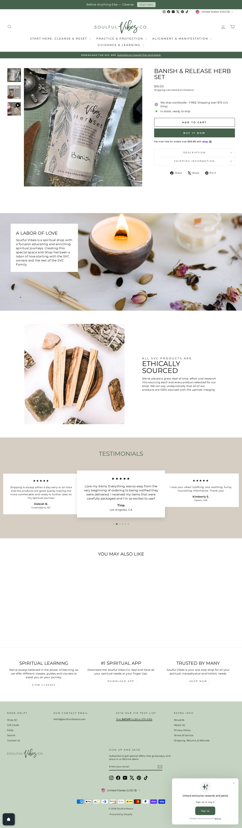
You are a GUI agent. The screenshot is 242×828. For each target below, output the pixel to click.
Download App (121, 681)
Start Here (146, 4)
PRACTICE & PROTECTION (120, 38)
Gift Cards (13, 725)
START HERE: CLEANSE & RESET (59, 38)
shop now (198, 681)
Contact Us (13, 740)
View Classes (43, 685)
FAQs (10, 730)
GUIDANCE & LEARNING (120, 45)
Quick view (34, 615)
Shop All (12, 720)
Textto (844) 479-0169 (134, 719)
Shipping (159, 90)
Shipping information (194, 161)
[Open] (9, 819)
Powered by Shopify (121, 814)
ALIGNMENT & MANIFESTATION (180, 38)
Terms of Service (183, 735)
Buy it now (194, 133)
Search (11, 735)
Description (194, 152)
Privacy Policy (182, 730)
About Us (179, 725)
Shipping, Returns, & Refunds (192, 740)
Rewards (179, 720)
